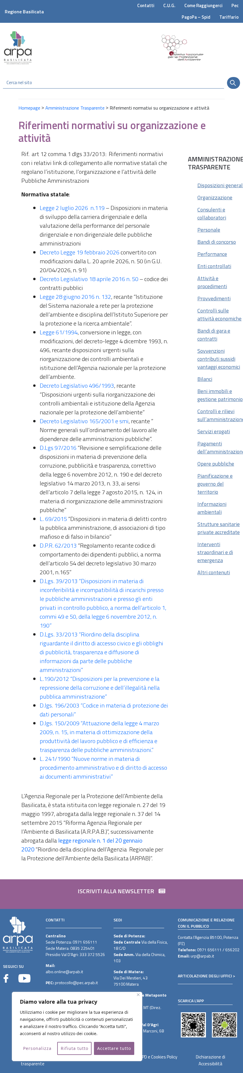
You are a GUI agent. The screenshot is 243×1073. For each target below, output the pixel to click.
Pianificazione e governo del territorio (215, 484)
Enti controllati (214, 266)
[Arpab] (18, 48)
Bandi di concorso (216, 242)
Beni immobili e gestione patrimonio (220, 395)
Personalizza (37, 1048)
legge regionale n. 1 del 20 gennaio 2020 (82, 845)
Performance (212, 254)
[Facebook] (6, 978)
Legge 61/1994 (59, 332)
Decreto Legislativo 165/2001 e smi (84, 421)
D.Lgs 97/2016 (58, 447)
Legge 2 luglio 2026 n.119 (72, 207)
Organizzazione (214, 197)
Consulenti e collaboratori (211, 214)
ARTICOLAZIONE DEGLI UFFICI (205, 976)
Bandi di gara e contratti (213, 335)
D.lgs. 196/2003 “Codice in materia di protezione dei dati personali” (104, 710)
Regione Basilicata (24, 11)
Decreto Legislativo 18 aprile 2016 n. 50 (89, 278)
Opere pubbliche (215, 464)
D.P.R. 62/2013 (58, 545)
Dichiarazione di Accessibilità (210, 1060)
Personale (208, 230)
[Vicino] (138, 994)
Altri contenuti (213, 572)
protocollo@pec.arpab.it (76, 982)
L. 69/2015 (53, 518)
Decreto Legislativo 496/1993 (77, 385)
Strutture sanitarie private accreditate (218, 528)
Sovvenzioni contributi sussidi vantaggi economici (218, 359)
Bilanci (204, 379)
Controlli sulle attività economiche (219, 315)
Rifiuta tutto (74, 1048)
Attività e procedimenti (212, 282)
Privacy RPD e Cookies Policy (151, 1056)
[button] (121, 894)
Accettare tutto (114, 1048)
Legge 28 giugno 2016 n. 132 (75, 296)
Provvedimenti (214, 298)
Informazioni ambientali (211, 508)
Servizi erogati (213, 431)
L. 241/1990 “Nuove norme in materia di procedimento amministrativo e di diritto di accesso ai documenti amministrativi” (103, 767)
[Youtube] (24, 978)
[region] (77, 1026)
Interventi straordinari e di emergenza (215, 552)
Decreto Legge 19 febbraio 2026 (79, 252)
